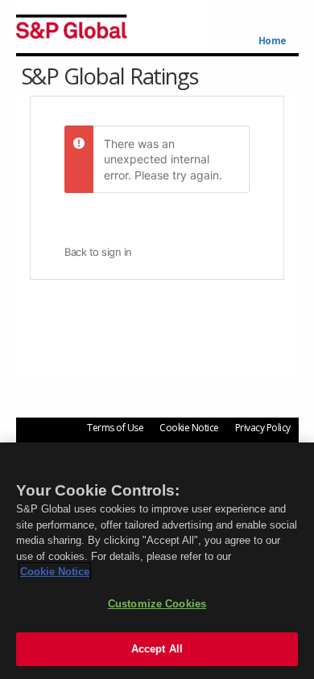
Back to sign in (98, 251)
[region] (157, 560)
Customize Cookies (157, 604)
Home (272, 41)
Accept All (157, 649)
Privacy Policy (263, 427)
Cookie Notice (189, 427)
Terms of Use (115, 427)
